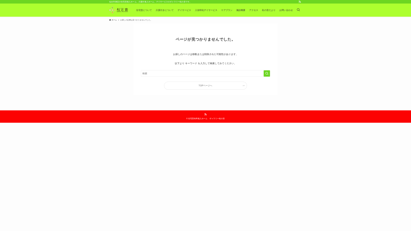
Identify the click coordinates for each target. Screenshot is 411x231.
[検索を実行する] (267, 73)
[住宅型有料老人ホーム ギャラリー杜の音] (118, 10)
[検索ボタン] (298, 10)
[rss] (300, 2)
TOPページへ (205, 85)
